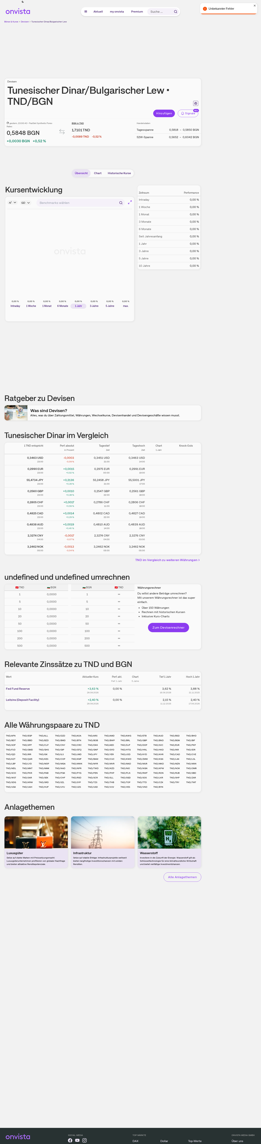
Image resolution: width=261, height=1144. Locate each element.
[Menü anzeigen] (85, 11)
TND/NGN (142, 768)
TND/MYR (93, 763)
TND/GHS (44, 749)
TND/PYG (76, 773)
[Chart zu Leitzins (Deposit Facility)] (135, 701)
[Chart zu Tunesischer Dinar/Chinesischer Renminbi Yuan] (158, 536)
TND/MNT (27, 768)
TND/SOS (142, 777)
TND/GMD (27, 749)
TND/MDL (11, 768)
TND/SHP (175, 777)
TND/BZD (44, 740)
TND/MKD (158, 763)
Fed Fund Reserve (18, 689)
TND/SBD (191, 773)
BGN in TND (78, 123)
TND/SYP (76, 782)
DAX (135, 1141)
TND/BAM (93, 759)
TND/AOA (76, 735)
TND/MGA (60, 763)
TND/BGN (175, 740)
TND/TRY (174, 782)
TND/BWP (109, 740)
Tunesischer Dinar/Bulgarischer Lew (49, 21)
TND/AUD (158, 735)
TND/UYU (60, 787)
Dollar (164, 1141)
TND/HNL (142, 749)
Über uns (237, 1141)
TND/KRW (27, 782)
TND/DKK (93, 745)
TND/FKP (191, 745)
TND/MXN (191, 763)
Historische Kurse (119, 173)
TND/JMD (76, 754)
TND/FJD (10, 749)
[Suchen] (176, 12)
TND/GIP (59, 749)
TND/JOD (125, 754)
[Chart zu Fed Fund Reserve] (135, 690)
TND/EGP (27, 735)
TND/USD (93, 787)
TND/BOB (93, 740)
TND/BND (158, 740)
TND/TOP (125, 782)
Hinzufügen (164, 113)
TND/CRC (76, 745)
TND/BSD (175, 735)
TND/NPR (76, 768)
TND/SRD (44, 782)
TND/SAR (27, 777)
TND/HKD (158, 749)
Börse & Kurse (11, 21)
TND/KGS (158, 759)
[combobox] (80, 203)
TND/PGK (60, 773)
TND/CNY (60, 745)
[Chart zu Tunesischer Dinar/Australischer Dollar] (158, 525)
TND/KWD (126, 759)
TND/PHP (109, 773)
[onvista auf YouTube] (77, 1141)
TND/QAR (27, 759)
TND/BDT (11, 740)
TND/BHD (191, 735)
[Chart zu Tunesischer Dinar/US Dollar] (158, 459)
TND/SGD (126, 777)
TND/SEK (43, 777)
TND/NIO (125, 768)
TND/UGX (11, 787)
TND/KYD (142, 754)
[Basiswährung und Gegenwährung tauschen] (62, 132)
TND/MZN (175, 763)
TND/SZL (59, 782)
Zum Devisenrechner (168, 627)
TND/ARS (92, 735)
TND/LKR (158, 777)
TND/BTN (76, 740)
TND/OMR (191, 768)
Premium (137, 11)
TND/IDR (190, 749)
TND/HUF (44, 787)
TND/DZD (60, 735)
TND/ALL (43, 735)
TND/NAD (60, 768)
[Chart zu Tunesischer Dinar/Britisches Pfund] (158, 492)
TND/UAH (27, 787)
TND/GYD (109, 749)
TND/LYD (27, 763)
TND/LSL (191, 759)
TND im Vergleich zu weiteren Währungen (166, 560)
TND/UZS (76, 787)
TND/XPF (27, 745)
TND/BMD (60, 740)
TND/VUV (109, 787)
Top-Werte (195, 1141)
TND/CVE (191, 754)
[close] (255, 5)
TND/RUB (175, 773)
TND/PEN (93, 773)
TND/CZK (158, 782)
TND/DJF (125, 745)
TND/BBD (27, 740)
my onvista (117, 11)
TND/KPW (158, 768)
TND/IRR (26, 754)
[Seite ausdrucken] (195, 103)
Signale (190, 113)
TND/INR (174, 749)
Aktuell (98, 11)
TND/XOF (11, 745)
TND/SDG (11, 782)
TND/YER (109, 754)
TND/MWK (76, 763)
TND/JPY (92, 754)
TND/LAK (174, 759)
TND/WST (11, 777)
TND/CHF (60, 777)
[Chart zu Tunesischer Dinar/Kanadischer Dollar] (158, 514)
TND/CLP (44, 745)
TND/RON (158, 773)
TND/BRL (125, 740)
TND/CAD (175, 754)
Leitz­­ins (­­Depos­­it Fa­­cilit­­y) (22, 700)
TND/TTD (142, 782)
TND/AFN (11, 735)
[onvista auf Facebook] (70, 1141)
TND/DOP (142, 745)
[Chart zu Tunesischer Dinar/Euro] (158, 470)
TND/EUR (174, 745)
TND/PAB (43, 773)
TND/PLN (125, 773)
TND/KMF (76, 759)
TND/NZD (109, 768)
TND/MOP (44, 763)
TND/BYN (158, 787)
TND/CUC (109, 759)
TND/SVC (158, 745)
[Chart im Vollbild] (130, 202)
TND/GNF (93, 749)
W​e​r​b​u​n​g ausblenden (134, 48)
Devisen (25, 21)
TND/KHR (158, 754)
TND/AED (109, 745)
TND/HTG (126, 749)
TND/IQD (10, 754)
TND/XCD (11, 773)
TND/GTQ (76, 749)
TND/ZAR (191, 777)
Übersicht (81, 173)
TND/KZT (10, 759)
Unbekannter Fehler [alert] (222, 8)
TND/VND (142, 787)
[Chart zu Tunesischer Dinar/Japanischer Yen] (158, 481)
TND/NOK (175, 768)
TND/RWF (142, 773)
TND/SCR (93, 777)
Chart (98, 173)
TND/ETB (142, 735)
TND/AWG (126, 735)
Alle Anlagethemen (182, 877)
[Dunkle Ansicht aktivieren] (22, 1)
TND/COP (60, 759)
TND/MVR (109, 763)
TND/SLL (109, 777)
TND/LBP (11, 763)
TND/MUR (142, 763)
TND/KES (43, 759)
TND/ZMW (142, 759)
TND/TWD (93, 768)
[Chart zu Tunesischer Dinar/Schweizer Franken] (158, 503)
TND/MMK (44, 768)
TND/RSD (76, 777)
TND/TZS (92, 782)
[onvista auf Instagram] (84, 1141)
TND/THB (109, 782)
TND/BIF (190, 740)
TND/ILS (59, 754)
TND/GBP (142, 740)
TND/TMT (191, 782)
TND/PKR (27, 773)
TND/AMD (109, 735)
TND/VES (125, 787)
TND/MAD (126, 763)
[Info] (12, 202)
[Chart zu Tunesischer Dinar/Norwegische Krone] (158, 547)
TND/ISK (43, 754)
